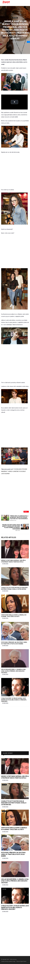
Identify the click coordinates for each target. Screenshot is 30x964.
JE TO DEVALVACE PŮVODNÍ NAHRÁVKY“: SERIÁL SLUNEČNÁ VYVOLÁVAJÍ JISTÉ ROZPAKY (14, 471)
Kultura (15, 17)
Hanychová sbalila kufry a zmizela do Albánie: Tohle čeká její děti (13, 615)
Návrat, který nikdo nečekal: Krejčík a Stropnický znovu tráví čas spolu (13, 561)
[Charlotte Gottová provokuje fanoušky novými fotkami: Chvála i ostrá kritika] (15, 576)
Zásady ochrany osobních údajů (8, 961)
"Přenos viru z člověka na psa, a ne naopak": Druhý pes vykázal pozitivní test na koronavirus (19, 518)
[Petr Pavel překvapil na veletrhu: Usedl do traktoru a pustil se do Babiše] (15, 631)
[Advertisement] (15, 171)
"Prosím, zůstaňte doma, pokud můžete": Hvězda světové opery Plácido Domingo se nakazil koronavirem (11, 527)
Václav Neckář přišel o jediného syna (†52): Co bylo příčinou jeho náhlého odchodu (13, 671)
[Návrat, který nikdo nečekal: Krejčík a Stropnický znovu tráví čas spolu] (15, 549)
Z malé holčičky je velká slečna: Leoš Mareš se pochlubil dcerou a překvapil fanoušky (14, 700)
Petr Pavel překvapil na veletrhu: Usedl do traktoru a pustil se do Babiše (14, 643)
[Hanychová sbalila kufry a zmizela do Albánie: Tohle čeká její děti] (15, 604)
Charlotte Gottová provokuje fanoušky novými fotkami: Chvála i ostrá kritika (14, 588)
